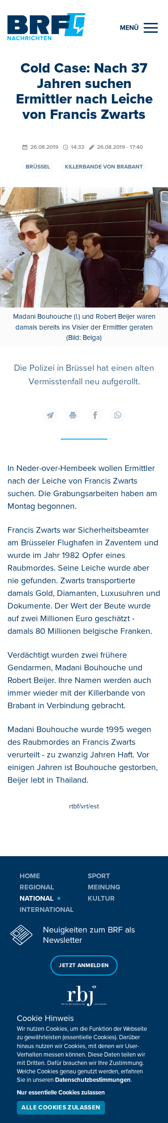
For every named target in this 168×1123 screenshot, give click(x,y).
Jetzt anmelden (84, 965)
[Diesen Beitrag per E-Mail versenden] (50, 415)
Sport (99, 876)
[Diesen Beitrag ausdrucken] (72, 415)
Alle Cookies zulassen (60, 1107)
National (37, 898)
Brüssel (38, 166)
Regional (37, 887)
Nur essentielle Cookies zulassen (61, 1092)
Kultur (101, 898)
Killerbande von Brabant (104, 166)
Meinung (104, 887)
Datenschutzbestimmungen (93, 1080)
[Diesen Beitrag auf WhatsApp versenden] (117, 415)
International (47, 909)
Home (30, 876)
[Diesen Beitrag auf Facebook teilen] (95, 415)
